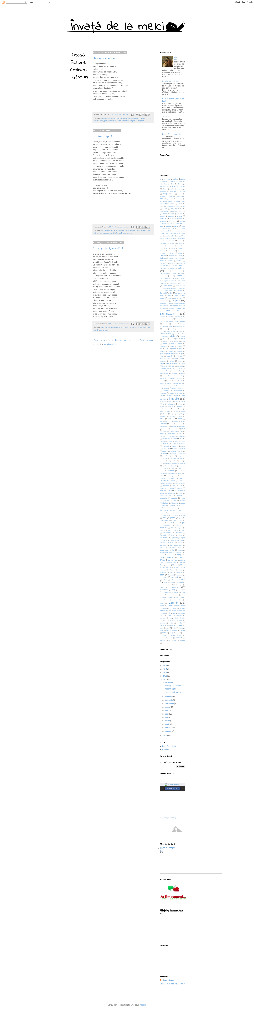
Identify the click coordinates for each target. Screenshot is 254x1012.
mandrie (182, 426)
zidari (175, 640)
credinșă (170, 261)
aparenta (170, 199)
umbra (169, 605)
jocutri (183, 401)
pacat (172, 488)
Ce (173, 228)
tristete (170, 597)
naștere (164, 451)
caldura (168, 226)
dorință (169, 295)
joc (170, 401)
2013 (165, 673)
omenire (172, 478)
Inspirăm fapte (135, 230)
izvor (167, 383)
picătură (173, 508)
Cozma (180, 253)
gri (182, 353)
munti (183, 446)
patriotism (166, 500)
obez (161, 471)
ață (184, 206)
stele (183, 577)
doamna (182, 288)
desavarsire (167, 286)
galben (173, 348)
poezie (172, 518)
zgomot (162, 640)
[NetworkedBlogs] (172, 784)
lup (161, 421)
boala (172, 218)
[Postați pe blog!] (140, 114)
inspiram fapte (124, 230)
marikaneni (173, 431)
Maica (176, 421)
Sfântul (174, 565)
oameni (179, 468)
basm (172, 214)
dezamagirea (180, 286)
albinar (183, 186)
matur (162, 433)
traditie (166, 592)
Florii (169, 341)
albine (164, 189)
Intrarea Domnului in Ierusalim (172, 376)
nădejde (112, 233)
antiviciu (163, 196)
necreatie (173, 453)
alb (168, 186)
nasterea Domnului (178, 448)
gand (181, 348)
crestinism (181, 263)
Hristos (179, 356)
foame (165, 343)
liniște (165, 414)
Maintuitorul (164, 426)
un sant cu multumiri (122, 121)
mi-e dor (163, 441)
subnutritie (174, 580)
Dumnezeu (111, 118)
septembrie (169, 704)
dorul (169, 298)
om (161, 476)
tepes (181, 585)
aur (181, 209)
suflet (183, 580)
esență (174, 324)
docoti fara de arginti (173, 290)
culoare (181, 268)
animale (180, 194)
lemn (161, 411)
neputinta (182, 456)
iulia (181, 381)
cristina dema (177, 265)
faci (184, 326)
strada (165, 580)
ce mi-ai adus (169, 236)
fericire (174, 336)
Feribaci (182, 334)
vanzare (179, 615)
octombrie (169, 700)
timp (173, 590)
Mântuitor (182, 436)
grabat (171, 351)
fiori (172, 339)
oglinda (180, 473)
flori (164, 341)
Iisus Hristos (172, 363)
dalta (161, 278)
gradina (179, 351)
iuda (169, 381)
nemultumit (166, 456)
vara (170, 618)
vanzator (163, 618)
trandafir (175, 592)
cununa (173, 273)
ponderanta (164, 520)
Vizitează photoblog (168, 818)
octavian (172, 473)
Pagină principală (169, 746)
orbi (181, 485)
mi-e (181, 438)
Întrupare (166, 390)
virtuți (171, 633)
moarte (165, 443)
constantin (181, 246)
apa (161, 199)
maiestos (180, 424)
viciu (174, 628)
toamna (182, 590)
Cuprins (165, 749)
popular (173, 520)
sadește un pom (166, 542)
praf (183, 523)
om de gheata (172, 476)
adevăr (173, 181)
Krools (162, 406)
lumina (171, 419)
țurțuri (162, 605)
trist (163, 597)
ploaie (177, 513)
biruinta (179, 216)
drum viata (124, 327)
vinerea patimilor (172, 630)
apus (177, 201)
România (163, 535)
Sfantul (162, 560)
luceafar (163, 416)
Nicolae (165, 458)
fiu (177, 339)
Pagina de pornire (122, 340)
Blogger (142, 1005)
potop (162, 523)
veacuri (172, 620)
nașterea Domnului (176, 451)
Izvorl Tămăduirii (177, 383)
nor (161, 463)
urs (174, 613)
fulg (161, 348)
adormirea (163, 184)
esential (165, 324)
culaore (172, 268)
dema (183, 283)
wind (170, 638)
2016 (165, 666)
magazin (168, 421)
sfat (168, 565)
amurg (164, 194)
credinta (179, 261)
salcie (180, 542)
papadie (179, 495)
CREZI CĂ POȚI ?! (167, 848)
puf (172, 528)
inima (180, 368)
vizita (177, 633)
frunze (180, 346)
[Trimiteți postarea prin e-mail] (132, 114)
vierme (180, 628)
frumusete (163, 346)
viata (106, 330)
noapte (162, 461)
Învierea (169, 395)
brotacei (163, 221)
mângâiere (172, 436)
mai (166, 717)
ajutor (102, 230)
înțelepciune (98, 233)
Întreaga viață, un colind (108, 248)
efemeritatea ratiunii (167, 319)
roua (180, 535)
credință (172, 263)
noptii (181, 461)
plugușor (144, 118)
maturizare (171, 433)
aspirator (171, 206)
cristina (165, 265)
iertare (116, 230)
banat (183, 211)
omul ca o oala (180, 483)
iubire (162, 381)
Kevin (180, 404)
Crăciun (163, 258)
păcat (175, 500)
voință (173, 635)
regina (176, 530)
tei (175, 585)
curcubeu (163, 276)
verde (171, 623)
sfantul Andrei (172, 560)
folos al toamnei (176, 343)
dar (175, 278)
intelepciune (145, 230)
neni (174, 456)
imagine (165, 366)
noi (169, 461)
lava (181, 409)
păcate (182, 500)
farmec (180, 331)
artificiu (162, 206)
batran (180, 214)
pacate (179, 488)
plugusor (137, 118)
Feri (175, 334)
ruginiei (165, 540)
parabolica (163, 498)
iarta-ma (163, 361)
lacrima (170, 406)
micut (176, 441)
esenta (182, 321)
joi (163, 404)
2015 (165, 669)
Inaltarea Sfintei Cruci (167, 368)
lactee (175, 409)
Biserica (163, 218)
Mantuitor (175, 429)
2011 (165, 679)
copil (180, 248)
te (170, 585)
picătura (163, 508)
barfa (165, 214)
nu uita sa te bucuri (169, 466)
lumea (162, 419)
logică (180, 414)
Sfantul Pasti (171, 562)
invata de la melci (167, 378)
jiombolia (163, 401)
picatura (179, 505)
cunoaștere (164, 273)
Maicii (172, 424)
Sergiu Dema (98, 121)
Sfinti (180, 570)
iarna (175, 358)
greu (161, 353)
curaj (181, 273)
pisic (180, 510)
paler (180, 493)
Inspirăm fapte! (102, 136)
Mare (183, 429)
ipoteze (179, 378)
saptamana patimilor (167, 550)
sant (149, 118)
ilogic (183, 363)
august (165, 209)
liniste (183, 411)
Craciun (163, 255)
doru (176, 295)
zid (169, 640)
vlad (183, 633)
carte (183, 226)
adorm (181, 181)
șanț (105, 121)
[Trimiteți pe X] (143, 114)
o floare (165, 468)
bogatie (179, 218)
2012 (165, 676)
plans (170, 513)
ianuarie (168, 731)
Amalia (171, 189)
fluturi (183, 341)
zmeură (182, 640)
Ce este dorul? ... (177, 58)
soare (162, 575)
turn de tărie (177, 600)
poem (183, 515)
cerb (180, 241)
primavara (163, 528)
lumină (180, 419)
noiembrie (169, 697)
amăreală (163, 191)
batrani (162, 216)
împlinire (165, 388)
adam (183, 179)
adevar (164, 181)
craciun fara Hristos (176, 255)
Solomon (171, 575)
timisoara (174, 587)
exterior (177, 326)
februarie (168, 728)
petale (172, 505)
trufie (176, 597)
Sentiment (166, 117)
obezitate (171, 471)
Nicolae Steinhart (177, 458)
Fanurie (172, 329)
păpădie (165, 503)
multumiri (119, 118)
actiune (175, 179)
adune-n (180, 184)
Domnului (163, 293)
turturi (162, 603)
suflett (166, 582)
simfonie (163, 572)
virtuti (164, 633)
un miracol (173, 608)
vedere (162, 623)
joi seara (171, 404)
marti (181, 431)
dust (170, 316)
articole (180, 203)
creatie (162, 261)
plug (132, 118)
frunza (172, 346)
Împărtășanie (180, 386)
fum (167, 348)
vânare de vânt (180, 618)
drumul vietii (172, 310)
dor (171, 293)
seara (162, 555)
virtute (183, 630)
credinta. (163, 263)
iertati (180, 361)
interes (174, 373)
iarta (181, 358)
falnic (164, 329)
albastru (175, 186)
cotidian (171, 253)
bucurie (172, 221)
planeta (162, 513)
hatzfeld (169, 356)
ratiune (162, 530)
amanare (180, 189)
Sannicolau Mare (176, 545)
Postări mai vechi (146, 340)
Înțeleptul (163, 393)
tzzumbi (111, 121)
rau (169, 530)
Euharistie (163, 326)
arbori (172, 203)
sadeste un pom (177, 540)
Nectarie (182, 453)
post (181, 520)
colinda (110, 327)
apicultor (163, 201)
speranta (163, 577)
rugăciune (174, 537)
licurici (176, 411)
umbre (164, 608)
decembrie (173, 283)
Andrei (172, 194)
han (161, 356)
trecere (169, 595)
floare (183, 339)
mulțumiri (126, 118)
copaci (165, 248)
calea (176, 226)
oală (172, 468)
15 (165, 179)
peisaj (183, 503)
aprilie (170, 201)
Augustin (174, 209)
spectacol (179, 575)
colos (162, 246)
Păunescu (174, 503)
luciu (180, 416)
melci (175, 438)
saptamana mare (175, 547)
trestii (183, 595)
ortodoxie (163, 488)
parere (183, 498)
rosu (172, 535)
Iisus (162, 363)
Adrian (172, 184)
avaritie (174, 211)
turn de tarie (164, 600)
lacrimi (179, 406)
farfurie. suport (170, 331)
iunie (167, 714)
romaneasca (167, 532)
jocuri (176, 401)
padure (162, 490)
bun (171, 223)
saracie (180, 550)
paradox (174, 498)
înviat (162, 395)
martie (167, 724)
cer (173, 241)
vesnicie (163, 625)
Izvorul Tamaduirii (166, 386)
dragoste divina (165, 303)
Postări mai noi (99, 340)
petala (164, 505)
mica (170, 441)
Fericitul (182, 336)
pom (180, 518)
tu (182, 597)
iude (175, 381)
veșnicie (172, 625)
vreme (162, 638)
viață (167, 628)
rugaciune (163, 537)
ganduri (162, 351)
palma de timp (166, 495)
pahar (170, 490)
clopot (172, 243)
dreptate (171, 308)
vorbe (180, 635)
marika (165, 431)
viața (161, 628)
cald (161, 226)
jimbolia (174, 398)
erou (176, 321)
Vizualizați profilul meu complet (172, 984)
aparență (179, 199)
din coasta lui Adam (170, 288)
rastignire (179, 528)
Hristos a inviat (165, 358)
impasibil (180, 366)
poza (177, 523)
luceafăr (172, 416)
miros (183, 441)
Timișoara (164, 590)
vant (169, 615)
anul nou (104, 118)
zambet (179, 638)
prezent (167, 525)
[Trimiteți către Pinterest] (148, 114)
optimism (166, 485)
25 (169, 179)
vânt (164, 620)
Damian (168, 278)
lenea (169, 411)
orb (174, 485)
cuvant (171, 276)
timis (161, 587)
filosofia (165, 339)
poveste (170, 523)
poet (164, 518)
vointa (165, 635)
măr (180, 433)
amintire (182, 191)
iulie (161, 383)
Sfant (180, 557)
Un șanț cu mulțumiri (106, 58)
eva (170, 326)
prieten (178, 525)
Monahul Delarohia (178, 443)
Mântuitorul (166, 438)
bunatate (104, 327)
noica (174, 461)
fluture (176, 341)
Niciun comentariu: (122, 114)
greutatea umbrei (172, 353)
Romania (179, 532)
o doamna (181, 466)
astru (178, 206)
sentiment (170, 555)
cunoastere (178, 271)
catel (165, 228)
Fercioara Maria (165, 334)
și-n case (180, 582)
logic (172, 414)
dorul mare (178, 298)
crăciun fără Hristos (176, 258)
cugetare (163, 268)
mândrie (163, 436)
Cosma (171, 251)
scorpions (179, 552)
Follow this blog (172, 788)
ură (169, 613)
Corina (162, 251)
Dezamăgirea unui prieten (172, 134)
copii (173, 248)
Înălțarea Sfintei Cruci (178, 388)
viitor (161, 630)
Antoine (171, 196)
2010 (165, 735)
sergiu (179, 555)
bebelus (171, 216)
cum (167, 271)
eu (181, 324)
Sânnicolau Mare (166, 552)
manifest (166, 429)
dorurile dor (164, 301)
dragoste (116, 327)
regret (183, 530)
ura (163, 613)
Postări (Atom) (110, 344)
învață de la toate (176, 393)
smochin (179, 572)
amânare (173, 191)
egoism (169, 321)
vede (180, 620)
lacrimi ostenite (165, 409)
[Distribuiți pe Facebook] (145, 114)
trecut (177, 595)
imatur (172, 366)
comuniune (171, 246)
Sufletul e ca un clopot (171, 81)
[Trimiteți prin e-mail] (137, 114)
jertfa (177, 395)
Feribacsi (165, 336)
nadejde (106, 233)
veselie (179, 623)
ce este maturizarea (178, 231)
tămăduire (163, 585)
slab (171, 572)
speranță (174, 577)
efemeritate (179, 316)
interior (183, 373)
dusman (163, 316)
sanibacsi (163, 545)
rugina (183, 537)
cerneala (163, 243)
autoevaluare (164, 211)
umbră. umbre (180, 605)
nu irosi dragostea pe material (175, 463)
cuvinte (179, 276)
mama (173, 426)
